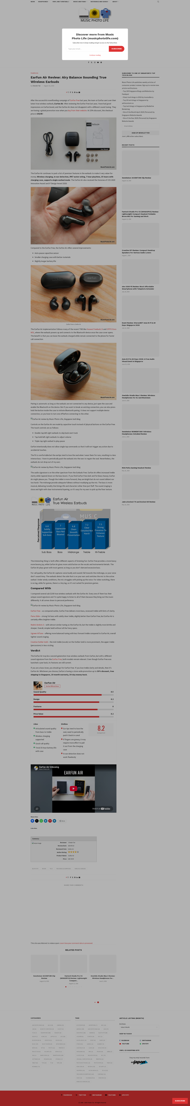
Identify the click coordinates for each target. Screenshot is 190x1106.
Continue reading (95, 55)
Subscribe (116, 49)
